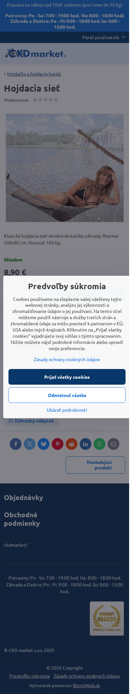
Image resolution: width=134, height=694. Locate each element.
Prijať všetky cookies (67, 377)
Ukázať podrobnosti (67, 410)
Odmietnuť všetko (67, 395)
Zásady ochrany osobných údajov (67, 359)
